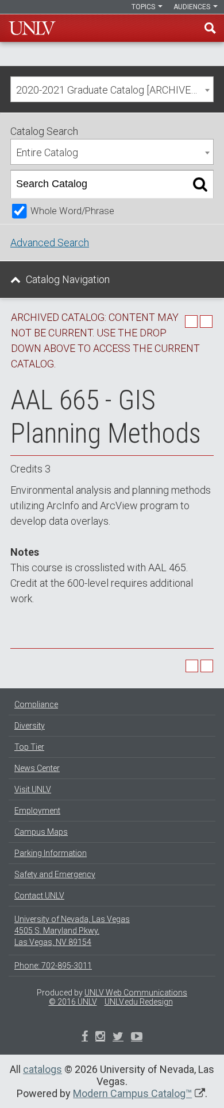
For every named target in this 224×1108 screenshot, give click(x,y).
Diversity (29, 725)
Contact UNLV (39, 895)
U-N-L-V (32, 28)
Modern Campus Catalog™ (132, 1093)
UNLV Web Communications (135, 992)
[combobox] (112, 89)
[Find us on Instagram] (118, 1037)
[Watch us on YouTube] (136, 1037)
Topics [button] (144, 7)
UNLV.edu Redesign (139, 1001)
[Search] (200, 184)
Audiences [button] (192, 7)
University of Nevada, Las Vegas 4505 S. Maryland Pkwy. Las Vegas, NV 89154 (72, 931)
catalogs (42, 1069)
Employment (37, 810)
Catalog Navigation (68, 279)
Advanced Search (49, 243)
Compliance (36, 704)
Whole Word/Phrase (72, 211)
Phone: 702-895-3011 (53, 965)
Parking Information (50, 853)
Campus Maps (41, 831)
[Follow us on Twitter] (100, 1037)
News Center (37, 768)
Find (210, 28)
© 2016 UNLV (73, 1001)
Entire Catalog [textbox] (47, 152)
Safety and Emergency (54, 874)
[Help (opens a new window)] (206, 321)
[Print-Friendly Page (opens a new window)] (191, 321)
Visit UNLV (32, 789)
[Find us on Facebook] (85, 1037)
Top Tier (29, 746)
